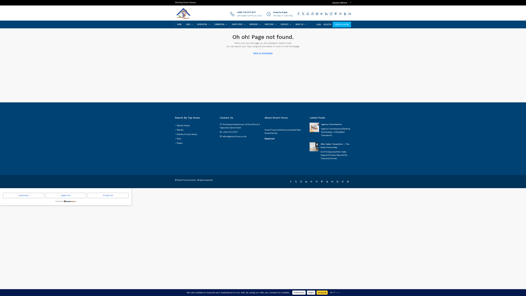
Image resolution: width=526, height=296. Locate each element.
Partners (253, 24)
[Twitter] (296, 181)
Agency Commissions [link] (331, 124)
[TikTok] (343, 181)
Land (188, 24)
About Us (299, 24)
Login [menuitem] (318, 24)
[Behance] (332, 181)
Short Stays (237, 24)
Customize (23, 195)
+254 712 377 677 (246, 12)
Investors (269, 24)
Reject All (66, 195)
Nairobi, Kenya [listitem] (183, 125)
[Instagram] (301, 181)
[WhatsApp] (338, 181)
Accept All (108, 195)
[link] (314, 127)
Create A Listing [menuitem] (342, 24)
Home (179, 24)
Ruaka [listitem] (179, 143)
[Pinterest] (322, 181)
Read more (270, 138)
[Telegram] (348, 181)
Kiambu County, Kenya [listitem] (187, 134)
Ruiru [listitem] (179, 138)
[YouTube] (317, 181)
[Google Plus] (312, 181)
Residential (202, 24)
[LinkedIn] (306, 181)
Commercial (219, 24)
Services (284, 24)
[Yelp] (327, 181)
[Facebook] (291, 181)
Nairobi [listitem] (180, 130)
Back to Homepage (263, 53)
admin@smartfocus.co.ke (249, 15)
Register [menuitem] (327, 24)
